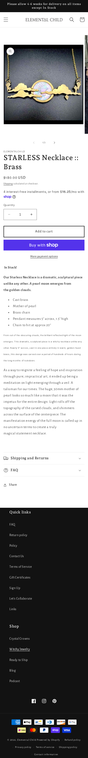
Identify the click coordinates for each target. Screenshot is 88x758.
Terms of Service (20, 566)
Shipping (8, 184)
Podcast (14, 681)
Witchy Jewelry (19, 649)
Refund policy (73, 740)
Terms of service (45, 747)
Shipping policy (68, 747)
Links (12, 609)
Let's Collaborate (20, 598)
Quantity (9, 205)
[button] (6, 20)
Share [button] (13, 484)
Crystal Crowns (19, 638)
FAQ (12, 524)
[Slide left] (34, 143)
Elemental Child (26, 740)
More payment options (44, 256)
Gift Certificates (19, 577)
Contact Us (16, 556)
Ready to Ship (18, 660)
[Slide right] (54, 143)
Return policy (18, 535)
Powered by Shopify (48, 740)
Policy (13, 545)
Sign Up (14, 588)
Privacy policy (23, 747)
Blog (12, 670)
